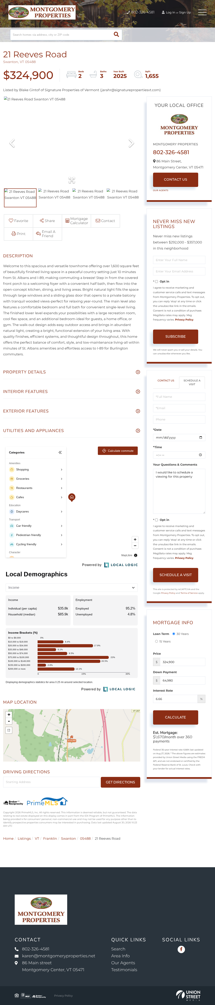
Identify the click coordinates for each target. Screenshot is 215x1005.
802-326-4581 (142, 12)
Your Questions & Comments (175, 464)
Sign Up (185, 12)
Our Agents (160, 190)
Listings (24, 839)
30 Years (183, 634)
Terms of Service (189, 593)
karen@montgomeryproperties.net (58, 956)
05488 (85, 839)
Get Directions (120, 782)
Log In (170, 12)
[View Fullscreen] (9, 730)
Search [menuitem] (118, 949)
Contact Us (175, 180)
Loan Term (161, 634)
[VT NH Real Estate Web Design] (188, 995)
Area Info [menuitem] (120, 956)
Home (8, 839)
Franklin (50, 839)
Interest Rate (163, 690)
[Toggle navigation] (202, 12)
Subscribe (175, 337)
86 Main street (53, 966)
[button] (116, 34)
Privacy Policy (184, 319)
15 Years (165, 641)
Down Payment (165, 672)
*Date (157, 430)
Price (157, 654)
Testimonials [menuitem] (124, 969)
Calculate (175, 717)
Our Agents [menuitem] (123, 963)
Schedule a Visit (192, 382)
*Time (157, 447)
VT (37, 839)
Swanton (68, 839)
